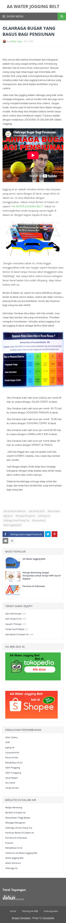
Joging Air (8, 515)
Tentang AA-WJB (30, 911)
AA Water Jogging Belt (34, 558)
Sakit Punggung (13, 772)
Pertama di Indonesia (34, 586)
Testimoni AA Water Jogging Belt (21, 852)
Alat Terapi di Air (37, 511)
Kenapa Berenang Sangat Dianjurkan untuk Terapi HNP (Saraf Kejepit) (42, 575)
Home (13, 911)
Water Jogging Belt (12, 525)
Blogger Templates (21, 917)
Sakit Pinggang (12, 767)
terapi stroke (12, 787)
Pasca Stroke (11, 757)
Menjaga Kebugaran (25, 515)
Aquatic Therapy (15, 624)
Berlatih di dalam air (15, 812)
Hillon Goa (16, 41)
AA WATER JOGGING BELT (33, 6)
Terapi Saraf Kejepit (16, 629)
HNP (7, 742)
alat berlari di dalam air (15, 511)
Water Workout (13, 863)
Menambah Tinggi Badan (17, 817)
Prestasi (9, 842)
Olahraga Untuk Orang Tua (16, 520)
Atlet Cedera (54, 511)
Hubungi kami (51, 911)
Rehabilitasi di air (14, 762)
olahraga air (44, 515)
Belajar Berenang (13, 807)
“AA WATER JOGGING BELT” (27, 206)
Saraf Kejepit (11, 777)
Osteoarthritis (38, 520)
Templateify (48, 917)
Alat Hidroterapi (15, 613)
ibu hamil (10, 782)
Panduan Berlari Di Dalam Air (19, 832)
